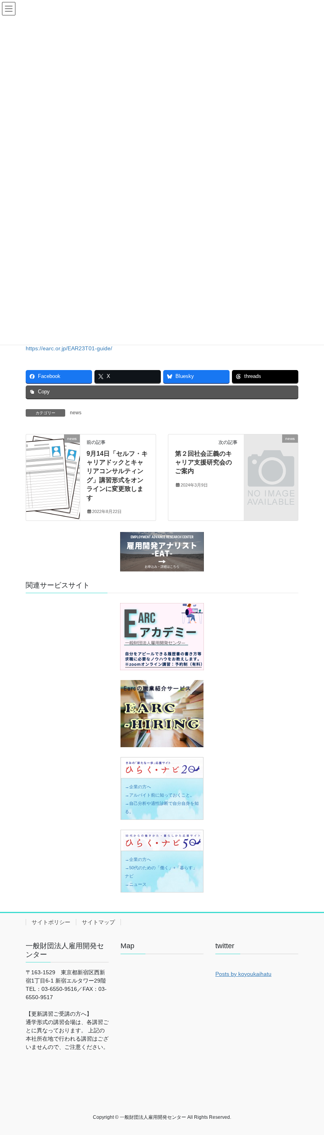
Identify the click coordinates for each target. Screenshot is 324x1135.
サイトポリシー (51, 922)
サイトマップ (98, 922)
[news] (53, 451)
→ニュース (136, 884)
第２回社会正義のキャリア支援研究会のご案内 (203, 462)
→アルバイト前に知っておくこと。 (159, 795)
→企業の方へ (138, 786)
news (75, 412)
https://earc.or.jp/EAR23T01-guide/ (69, 348)
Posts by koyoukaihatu (243, 974)
